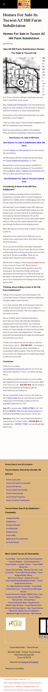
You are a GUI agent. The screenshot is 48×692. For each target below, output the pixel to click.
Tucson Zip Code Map (14, 570)
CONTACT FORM (21, 424)
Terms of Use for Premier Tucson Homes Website (23, 690)
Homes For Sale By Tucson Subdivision (24, 611)
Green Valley (11, 535)
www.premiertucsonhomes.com (15, 369)
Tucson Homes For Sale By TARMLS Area (21, 594)
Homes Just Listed (13, 480)
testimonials (12, 398)
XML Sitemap (36, 613)
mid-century (24, 150)
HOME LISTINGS (28, 408)
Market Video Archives (15, 605)
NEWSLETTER (15, 411)
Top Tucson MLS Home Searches (29, 559)
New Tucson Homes (35, 608)
